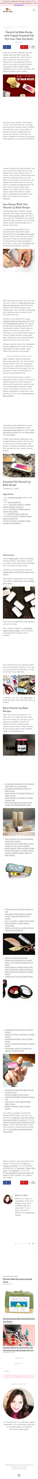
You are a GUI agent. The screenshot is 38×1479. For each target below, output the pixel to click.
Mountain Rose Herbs (25, 234)
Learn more (23, 1429)
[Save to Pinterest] (24, 47)
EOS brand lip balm (16, 216)
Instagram (16, 1171)
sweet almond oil (14, 502)
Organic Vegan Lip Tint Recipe (17, 1095)
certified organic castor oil (18, 514)
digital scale (14, 559)
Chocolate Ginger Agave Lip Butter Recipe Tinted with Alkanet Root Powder (18, 916)
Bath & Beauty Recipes (9, 27)
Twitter (27, 1168)
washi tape (28, 698)
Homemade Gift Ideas (23, 27)
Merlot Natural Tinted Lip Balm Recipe (19, 848)
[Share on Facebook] (7, 47)
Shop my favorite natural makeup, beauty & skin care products (19, 356)
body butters (29, 432)
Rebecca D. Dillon (21, 1195)
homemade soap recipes (12, 430)
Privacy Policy (23, 1467)
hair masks (10, 435)
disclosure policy (18, 5)
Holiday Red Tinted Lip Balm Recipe (19, 977)
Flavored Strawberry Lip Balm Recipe (19, 851)
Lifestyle (6, 29)
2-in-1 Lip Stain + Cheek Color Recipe (19, 921)
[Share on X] (15, 47)
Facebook (20, 1168)
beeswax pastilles (15, 498)
